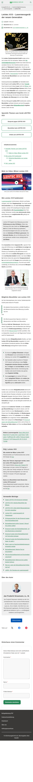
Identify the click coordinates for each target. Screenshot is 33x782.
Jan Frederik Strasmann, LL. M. (20, 27)
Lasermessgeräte (8, 8)
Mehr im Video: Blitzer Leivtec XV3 (18, 153)
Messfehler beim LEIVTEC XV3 (16, 128)
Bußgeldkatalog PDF (7, 713)
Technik (27, 84)
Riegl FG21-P (6, 435)
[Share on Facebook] (19, 628)
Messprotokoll (13, 331)
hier (13, 457)
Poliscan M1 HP (16, 439)
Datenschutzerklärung (8, 717)
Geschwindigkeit (19, 210)
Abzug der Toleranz (20, 465)
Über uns (4, 724)
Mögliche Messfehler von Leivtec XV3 (18, 159)
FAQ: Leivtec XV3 (10, 163)
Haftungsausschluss (7, 728)
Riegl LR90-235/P (24, 432)
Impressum (5, 721)
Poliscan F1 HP (7, 439)
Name (5, 682)
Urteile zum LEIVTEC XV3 (16, 134)
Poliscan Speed (24, 437)
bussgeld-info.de (6, 7)
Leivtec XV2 (14, 435)
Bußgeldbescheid (19, 105)
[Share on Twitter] (12, 628)
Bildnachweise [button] (16, 620)
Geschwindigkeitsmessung (19, 7)
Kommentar (7, 657)
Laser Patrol (21, 435)
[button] (2, 2)
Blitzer (26, 86)
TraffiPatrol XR (11, 437)
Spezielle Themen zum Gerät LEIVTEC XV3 (16, 150)
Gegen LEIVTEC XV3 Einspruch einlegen (16, 500)
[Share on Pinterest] (26, 628)
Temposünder (14, 73)
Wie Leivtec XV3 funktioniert (13, 156)
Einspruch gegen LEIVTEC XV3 (16, 121)
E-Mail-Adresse (8, 691)
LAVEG (18, 437)
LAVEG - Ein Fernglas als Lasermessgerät (16, 570)
